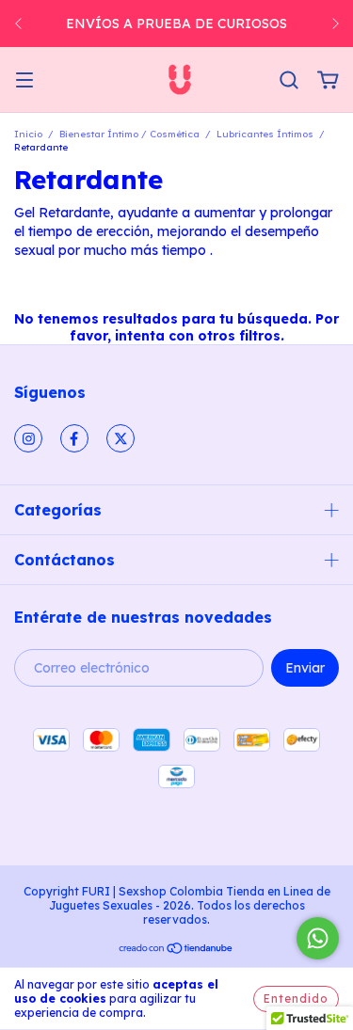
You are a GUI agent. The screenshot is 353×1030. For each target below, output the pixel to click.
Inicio (28, 134)
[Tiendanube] (176, 950)
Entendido (296, 998)
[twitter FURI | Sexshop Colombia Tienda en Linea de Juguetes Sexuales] (120, 438)
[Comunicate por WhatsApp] (318, 938)
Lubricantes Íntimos (265, 134)
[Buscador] (289, 80)
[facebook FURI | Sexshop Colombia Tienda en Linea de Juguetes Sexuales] (74, 438)
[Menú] (24, 80)
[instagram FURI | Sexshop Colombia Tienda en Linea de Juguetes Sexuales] (28, 438)
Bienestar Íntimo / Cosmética (129, 134)
